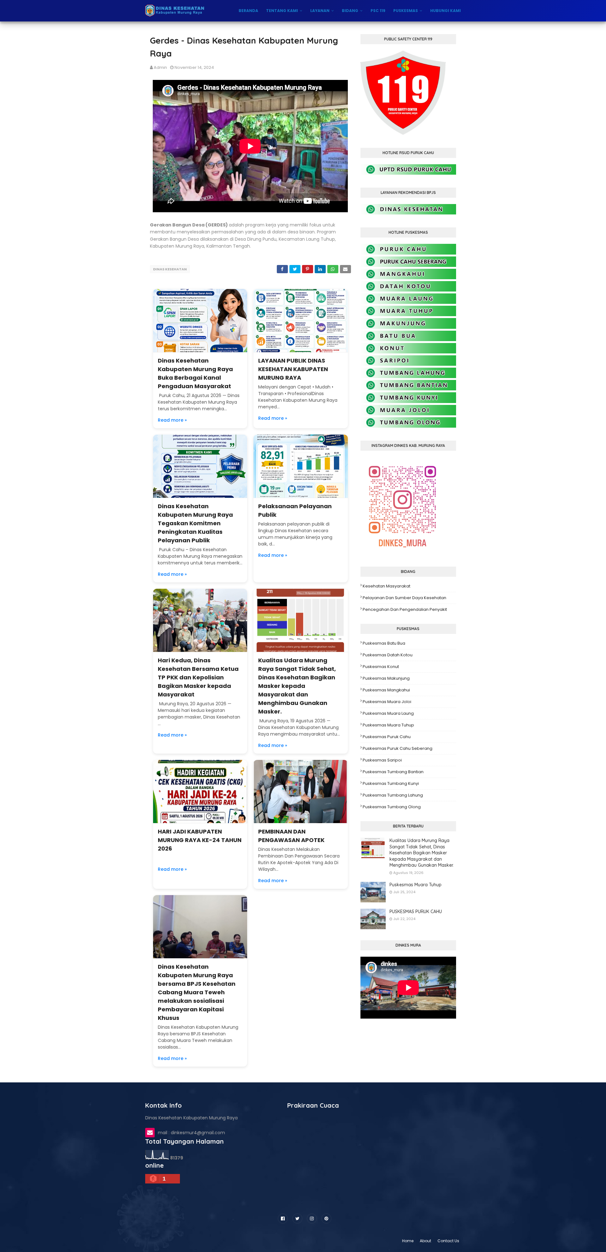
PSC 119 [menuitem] (378, 10)
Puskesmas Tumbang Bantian (393, 772)
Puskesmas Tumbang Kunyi (391, 783)
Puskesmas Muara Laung (388, 713)
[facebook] (283, 1218)
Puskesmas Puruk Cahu (387, 737)
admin (160, 67)
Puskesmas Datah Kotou (388, 655)
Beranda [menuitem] (248, 10)
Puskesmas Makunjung (386, 678)
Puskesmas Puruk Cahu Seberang (397, 748)
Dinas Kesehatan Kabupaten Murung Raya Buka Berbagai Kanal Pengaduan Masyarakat (195, 373)
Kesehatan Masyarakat (386, 586)
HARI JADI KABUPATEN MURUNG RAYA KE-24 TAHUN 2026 (199, 840)
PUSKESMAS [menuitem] (405, 10)
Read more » (172, 420)
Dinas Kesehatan (170, 269)
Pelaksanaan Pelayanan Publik (295, 510)
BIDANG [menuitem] (350, 10)
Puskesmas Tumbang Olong (392, 807)
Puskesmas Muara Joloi (387, 702)
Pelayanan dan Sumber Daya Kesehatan (404, 598)
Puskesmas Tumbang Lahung (393, 795)
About (425, 1240)
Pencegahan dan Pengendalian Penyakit (405, 609)
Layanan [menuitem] (320, 10)
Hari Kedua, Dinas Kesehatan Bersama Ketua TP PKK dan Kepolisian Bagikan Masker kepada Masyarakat (198, 677)
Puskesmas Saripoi (382, 760)
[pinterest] (326, 1218)
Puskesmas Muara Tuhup (388, 725)
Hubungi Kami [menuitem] (445, 10)
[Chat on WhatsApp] (408, 173)
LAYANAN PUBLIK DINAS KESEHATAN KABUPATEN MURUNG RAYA (293, 369)
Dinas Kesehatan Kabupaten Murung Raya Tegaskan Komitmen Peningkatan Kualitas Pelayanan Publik (195, 523)
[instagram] (312, 1218)
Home (407, 1240)
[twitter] (297, 1218)
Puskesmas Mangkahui (386, 690)
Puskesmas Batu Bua (384, 643)
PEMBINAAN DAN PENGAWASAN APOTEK (291, 836)
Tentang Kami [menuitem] (282, 10)
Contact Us (448, 1240)
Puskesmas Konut (381, 667)
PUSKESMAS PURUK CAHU (415, 911)
